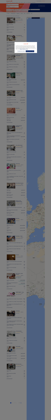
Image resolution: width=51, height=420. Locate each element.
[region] (26, 47)
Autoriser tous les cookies (30, 51)
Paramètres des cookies (21, 51)
